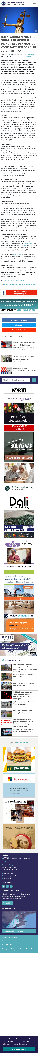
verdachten (15, 280)
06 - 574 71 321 (27, 310)
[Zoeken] (34, 380)
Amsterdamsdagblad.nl (15, 3)
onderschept (29, 243)
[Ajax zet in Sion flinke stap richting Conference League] (6, 714)
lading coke (17, 254)
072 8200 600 (9, 873)
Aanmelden (7, 903)
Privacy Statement (7, 944)
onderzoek (6, 280)
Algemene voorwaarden (9, 937)
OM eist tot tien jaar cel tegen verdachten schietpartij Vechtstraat (23, 358)
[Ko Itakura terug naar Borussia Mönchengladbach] (6, 705)
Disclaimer (5, 941)
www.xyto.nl (8, 878)
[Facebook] (4, 886)
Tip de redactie (20, 330)
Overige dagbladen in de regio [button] (13, 931)
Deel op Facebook (20, 320)
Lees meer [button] (23, 1044)
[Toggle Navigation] (34, 3)
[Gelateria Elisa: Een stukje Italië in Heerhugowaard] (6, 686)
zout (25, 245)
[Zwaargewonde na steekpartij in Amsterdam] (6, 677)
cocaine (22, 280)
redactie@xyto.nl (10, 876)
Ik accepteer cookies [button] (19, 1049)
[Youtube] (8, 886)
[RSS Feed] (11, 886)
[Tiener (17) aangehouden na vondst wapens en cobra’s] (6, 732)
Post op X (20, 325)
